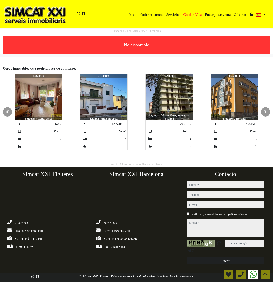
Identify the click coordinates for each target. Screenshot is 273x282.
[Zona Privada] (251, 14)
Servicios (173, 14)
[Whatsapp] (78, 14)
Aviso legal (163, 276)
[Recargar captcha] (219, 243)
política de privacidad (237, 214)
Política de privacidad (122, 276)
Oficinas (240, 14)
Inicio (133, 14)
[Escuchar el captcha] (191, 250)
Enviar (225, 260)
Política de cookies (146, 276)
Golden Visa (192, 14)
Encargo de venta (218, 14)
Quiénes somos (151, 14)
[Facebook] (83, 14)
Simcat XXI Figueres (99, 276)
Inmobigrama (186, 276)
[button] (7, 112)
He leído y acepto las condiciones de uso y (219, 214)
